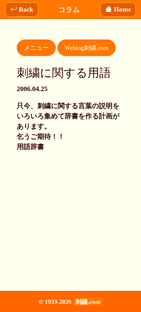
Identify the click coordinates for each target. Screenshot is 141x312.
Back (26, 9)
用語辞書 (30, 146)
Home (122, 9)
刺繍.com (87, 301)
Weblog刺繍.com (86, 47)
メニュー (36, 47)
